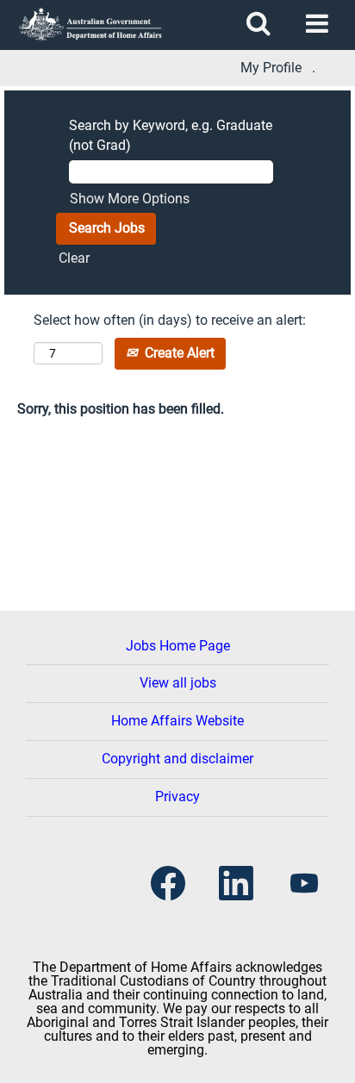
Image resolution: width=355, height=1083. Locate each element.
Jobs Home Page (178, 646)
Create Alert (178, 353)
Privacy (177, 796)
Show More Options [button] (130, 198)
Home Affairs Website (177, 721)
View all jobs (178, 683)
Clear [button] (74, 258)
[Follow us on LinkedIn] (236, 884)
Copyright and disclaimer (177, 758)
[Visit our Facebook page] (168, 884)
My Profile (271, 68)
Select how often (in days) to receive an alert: (170, 320)
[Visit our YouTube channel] (304, 884)
